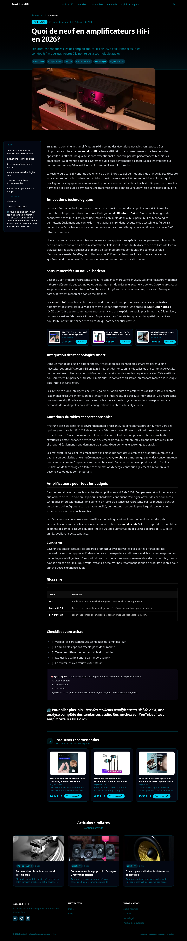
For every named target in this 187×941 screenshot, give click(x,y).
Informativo (112, 4)
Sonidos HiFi (38, 15)
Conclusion (14, 196)
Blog (70, 913)
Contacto (127, 913)
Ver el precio (81, 342)
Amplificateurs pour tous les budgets (20, 190)
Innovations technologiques (20, 158)
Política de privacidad (133, 922)
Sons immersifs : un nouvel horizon (20, 165)
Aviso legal (128, 918)
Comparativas (96, 4)
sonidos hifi (67, 4)
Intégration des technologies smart (21, 173)
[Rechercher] (174, 4)
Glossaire (11, 201)
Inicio (71, 908)
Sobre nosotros (130, 908)
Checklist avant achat (17, 206)
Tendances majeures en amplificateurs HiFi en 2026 (20, 152)
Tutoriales (81, 4)
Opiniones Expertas (131, 4)
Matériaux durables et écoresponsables (17, 182)
